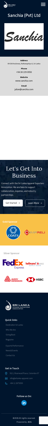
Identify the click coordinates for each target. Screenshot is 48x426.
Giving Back (10, 334)
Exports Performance (15, 345)
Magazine (10, 339)
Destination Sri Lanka (14, 325)
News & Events (12, 350)
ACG (29, 422)
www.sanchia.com (24, 80)
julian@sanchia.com (24, 89)
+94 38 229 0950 (24, 72)
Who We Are (11, 329)
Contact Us (10, 355)
